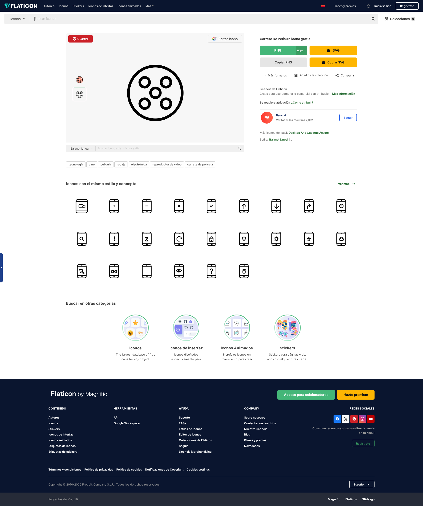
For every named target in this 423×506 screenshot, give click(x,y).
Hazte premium (356, 395)
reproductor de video (167, 164)
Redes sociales (362, 408)
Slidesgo (368, 499)
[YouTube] (371, 419)
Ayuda (184, 408)
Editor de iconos (190, 434)
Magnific (334, 499)
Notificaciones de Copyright (164, 469)
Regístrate (407, 6)
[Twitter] (345, 419)
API (116, 417)
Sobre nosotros (254, 417)
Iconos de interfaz (100, 6)
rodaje (121, 164)
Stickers (78, 6)
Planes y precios (345, 6)
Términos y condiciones (64, 469)
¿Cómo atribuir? (302, 102)
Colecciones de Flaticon (195, 440)
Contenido (57, 408)
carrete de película (200, 164)
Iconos (63, 6)
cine (92, 164)
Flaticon (351, 499)
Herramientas (125, 408)
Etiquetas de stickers (62, 451)
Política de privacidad (98, 469)
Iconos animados (129, 6)
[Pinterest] (354, 419)
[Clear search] (363, 19)
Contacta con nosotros (260, 423)
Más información (343, 93)
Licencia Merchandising (195, 451)
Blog (247, 434)
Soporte (184, 417)
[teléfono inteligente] (81, 206)
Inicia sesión (382, 6)
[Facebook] (337, 419)
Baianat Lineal (278, 139)
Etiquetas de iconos (62, 446)
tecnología (76, 164)
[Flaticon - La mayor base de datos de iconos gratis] (20, 6)
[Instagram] (362, 419)
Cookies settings (198, 469)
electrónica (139, 164)
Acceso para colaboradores (306, 395)
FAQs (182, 423)
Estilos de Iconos (190, 429)
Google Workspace (127, 423)
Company (251, 408)
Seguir (183, 446)
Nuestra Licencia (255, 429)
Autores (48, 6)
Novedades (252, 446)
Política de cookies (129, 469)
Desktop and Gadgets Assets (309, 132)
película (105, 164)
